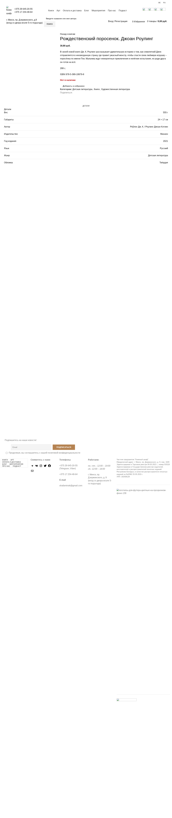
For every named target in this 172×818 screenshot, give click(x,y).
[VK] (36, 466)
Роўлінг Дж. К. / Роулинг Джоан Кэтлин (149, 127)
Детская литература (82, 89)
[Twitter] (45, 466)
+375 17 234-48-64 (23, 12)
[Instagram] (40, 466)
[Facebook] (49, 466)
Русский (164, 148)
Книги (97, 89)
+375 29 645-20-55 (23, 9)
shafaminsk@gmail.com (70, 485)
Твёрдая (164, 162)
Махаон (164, 134)
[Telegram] (32, 466)
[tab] (86, 106)
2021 (165, 141)
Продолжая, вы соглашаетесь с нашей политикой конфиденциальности (44, 453)
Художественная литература (115, 89)
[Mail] (32, 472)
